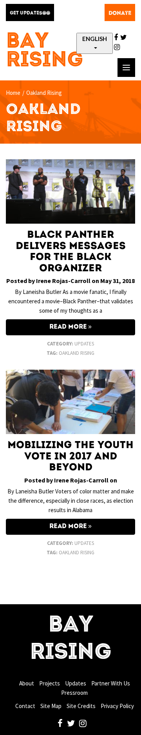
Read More (68, 327)
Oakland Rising (76, 353)
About (26, 683)
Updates (84, 343)
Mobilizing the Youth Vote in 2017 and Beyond (70, 456)
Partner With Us (110, 683)
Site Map (50, 706)
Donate (119, 13)
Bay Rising (44, 51)
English (94, 38)
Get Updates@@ (30, 13)
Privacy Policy (117, 706)
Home (13, 92)
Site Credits (81, 706)
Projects (49, 683)
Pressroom (74, 692)
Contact (25, 706)
